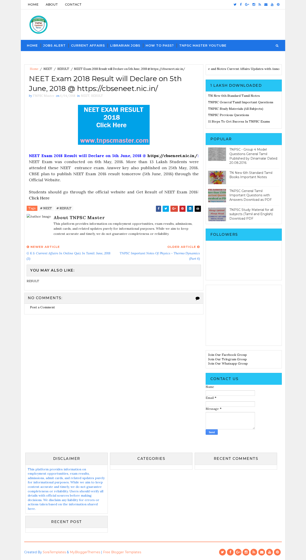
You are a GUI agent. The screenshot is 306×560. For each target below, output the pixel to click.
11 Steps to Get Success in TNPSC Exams (239, 121)
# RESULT (63, 208)
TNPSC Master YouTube (202, 45)
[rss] (259, 4)
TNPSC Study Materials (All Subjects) (235, 109)
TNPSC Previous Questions (228, 115)
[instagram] (253, 4)
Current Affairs (88, 45)
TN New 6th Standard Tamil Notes (234, 96)
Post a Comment (42, 307)
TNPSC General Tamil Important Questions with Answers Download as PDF (250, 195)
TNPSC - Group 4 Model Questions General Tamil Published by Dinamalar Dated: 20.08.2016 (253, 156)
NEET (47, 69)
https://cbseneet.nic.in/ (172, 155)
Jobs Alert (54, 45)
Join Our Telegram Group (227, 359)
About (52, 4)
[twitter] (235, 4)
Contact (73, 4)
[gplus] (247, 4)
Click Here (39, 198)
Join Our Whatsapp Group (228, 363)
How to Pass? (160, 45)
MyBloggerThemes (85, 552)
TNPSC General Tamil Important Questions (240, 102)
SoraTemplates (54, 552)
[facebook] (241, 4)
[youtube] (272, 4)
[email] (266, 4)
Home (33, 4)
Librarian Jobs (125, 45)
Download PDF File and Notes (209, 69)
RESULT (63, 69)
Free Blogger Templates (122, 552)
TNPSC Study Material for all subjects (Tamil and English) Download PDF (251, 214)
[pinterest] (278, 4)
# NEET (46, 208)
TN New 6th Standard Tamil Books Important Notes (250, 175)
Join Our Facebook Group (227, 355)
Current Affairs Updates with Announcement (266, 69)
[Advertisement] (243, 315)
